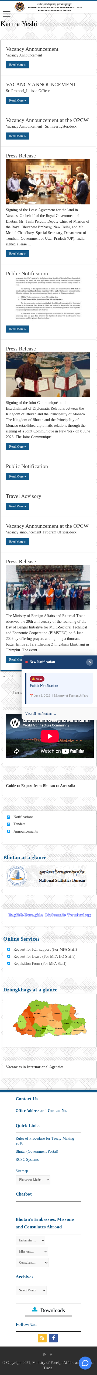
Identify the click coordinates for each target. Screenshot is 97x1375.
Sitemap (22, 1171)
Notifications (23, 817)
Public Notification (27, 273)
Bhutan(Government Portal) (37, 1151)
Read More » (17, 65)
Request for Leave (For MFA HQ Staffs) (44, 956)
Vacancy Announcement (32, 49)
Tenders (19, 824)
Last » (17, 693)
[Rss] (43, 1338)
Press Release (21, 156)
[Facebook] (54, 1338)
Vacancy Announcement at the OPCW (47, 120)
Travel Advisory (23, 496)
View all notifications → (40, 714)
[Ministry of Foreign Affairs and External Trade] (48, 7)
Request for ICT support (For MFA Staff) (45, 949)
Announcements (25, 831)
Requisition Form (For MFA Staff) (40, 964)
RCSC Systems (27, 1160)
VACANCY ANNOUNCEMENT (41, 84)
